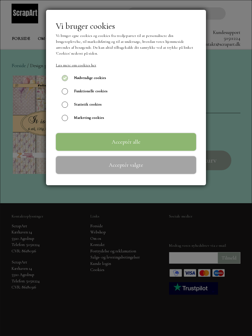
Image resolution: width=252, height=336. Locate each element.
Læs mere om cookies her (76, 65)
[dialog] (126, 168)
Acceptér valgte (126, 165)
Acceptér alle (126, 141)
